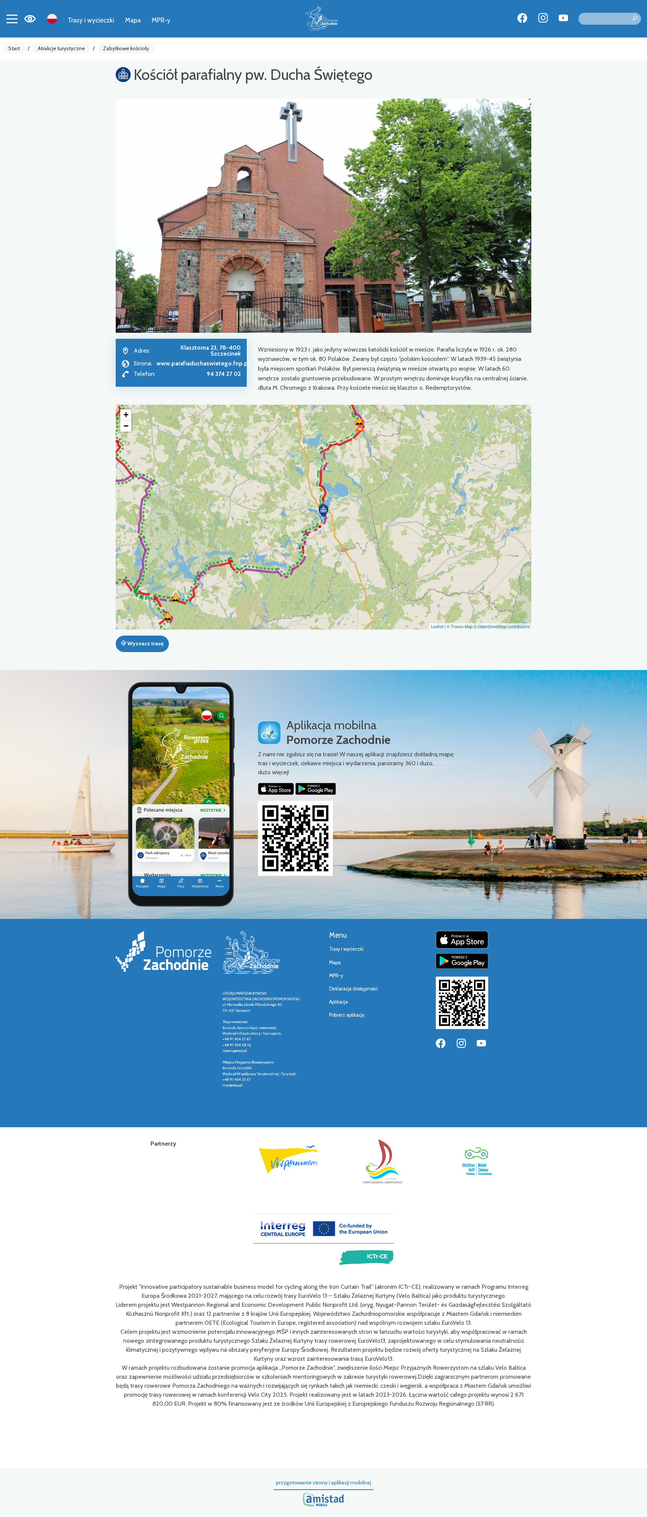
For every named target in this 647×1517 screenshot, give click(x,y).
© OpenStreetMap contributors (501, 626)
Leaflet (437, 626)
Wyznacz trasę (144, 643)
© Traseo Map (460, 626)
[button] (323, 510)
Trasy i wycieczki (91, 20)
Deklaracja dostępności (353, 989)
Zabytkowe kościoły (126, 48)
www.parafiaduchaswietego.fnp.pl (203, 363)
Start (14, 48)
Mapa (133, 20)
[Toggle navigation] (12, 18)
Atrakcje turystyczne (61, 48)
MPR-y (161, 20)
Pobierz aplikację (347, 1015)
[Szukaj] (635, 19)
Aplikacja (338, 1002)
